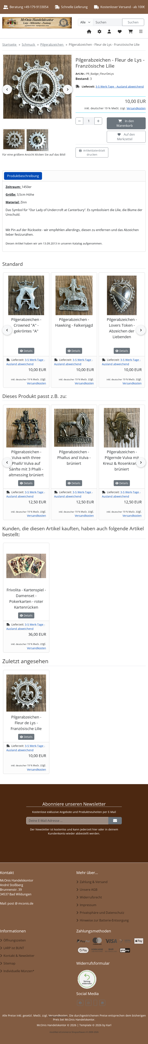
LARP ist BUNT (13, 948)
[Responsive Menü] (141, 31)
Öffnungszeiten (14, 940)
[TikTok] (95, 1003)
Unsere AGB (87, 889)
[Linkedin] (102, 1003)
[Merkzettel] (119, 31)
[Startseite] (89, 31)
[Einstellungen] (99, 31)
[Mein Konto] (109, 31)
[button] (14, 139)
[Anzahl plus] (98, 121)
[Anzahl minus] (79, 121)
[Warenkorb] (130, 31)
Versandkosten (136, 108)
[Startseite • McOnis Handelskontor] (37, 26)
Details (28, 351)
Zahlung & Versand (93, 882)
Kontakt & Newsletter (18, 956)
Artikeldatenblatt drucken (94, 152)
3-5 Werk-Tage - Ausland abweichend (120, 86)
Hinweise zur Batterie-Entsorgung (103, 920)
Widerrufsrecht (90, 897)
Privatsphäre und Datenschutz (101, 913)
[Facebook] (80, 1003)
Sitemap (8, 963)
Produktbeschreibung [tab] (23, 176)
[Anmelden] (115, 820)
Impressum (87, 905)
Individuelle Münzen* (18, 971)
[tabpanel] (74, 215)
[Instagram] (88, 1003)
